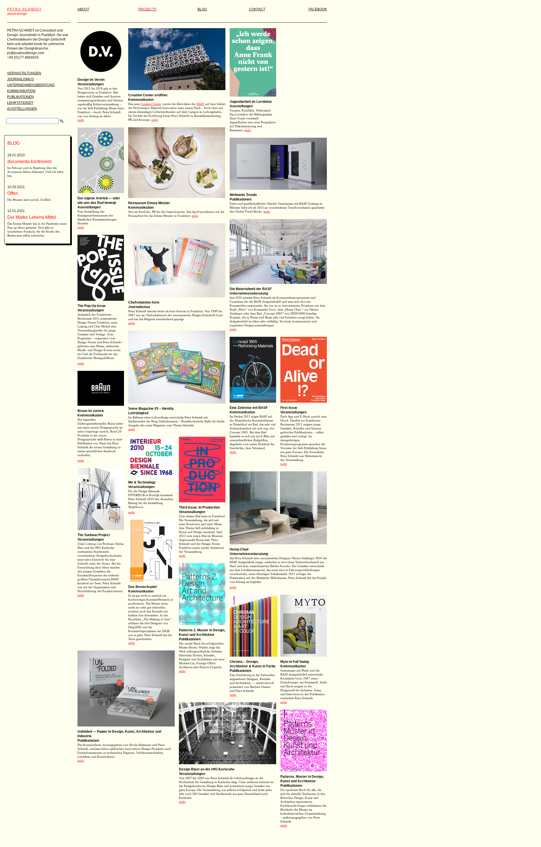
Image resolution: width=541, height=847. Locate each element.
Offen (12, 193)
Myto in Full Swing (294, 662)
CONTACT (257, 9)
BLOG (202, 9)
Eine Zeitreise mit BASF (249, 408)
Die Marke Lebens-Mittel (31, 217)
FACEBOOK (318, 9)
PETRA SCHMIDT (24, 9)
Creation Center (151, 104)
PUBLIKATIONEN (20, 97)
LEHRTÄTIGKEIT (20, 103)
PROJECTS (147, 9)
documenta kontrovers (29, 161)
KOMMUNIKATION (21, 91)
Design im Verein (91, 80)
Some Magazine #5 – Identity (151, 409)
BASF (200, 104)
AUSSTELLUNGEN (22, 109)
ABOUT (83, 9)
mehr (80, 120)
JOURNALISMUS (20, 79)
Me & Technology (142, 482)
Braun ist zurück (90, 411)
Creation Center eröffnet (147, 95)
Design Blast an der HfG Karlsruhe (206, 769)
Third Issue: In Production (199, 507)
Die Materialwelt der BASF (251, 289)
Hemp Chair (239, 549)
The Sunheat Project (93, 535)
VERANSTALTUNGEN (24, 73)
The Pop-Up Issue (91, 306)
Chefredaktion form (143, 302)
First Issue (288, 408)
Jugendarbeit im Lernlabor (251, 102)
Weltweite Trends (243, 195)
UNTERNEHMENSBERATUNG (31, 85)
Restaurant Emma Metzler (149, 203)
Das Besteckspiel (142, 587)
